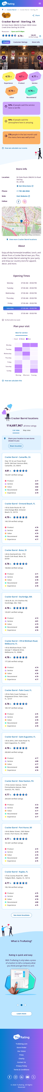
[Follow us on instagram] (25, 202)
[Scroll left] (3, 57)
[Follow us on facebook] (19, 202)
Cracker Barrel (11, 10)
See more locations (21, 915)
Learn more (21, 1014)
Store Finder (21, 1047)
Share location (16, 446)
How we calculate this (13, 381)
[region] (21, 58)
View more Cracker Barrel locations (23, 239)
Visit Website (22, 196)
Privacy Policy (21, 1066)
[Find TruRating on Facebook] (10, 1077)
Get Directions (25, 186)
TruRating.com (21, 1044)
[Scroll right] (39, 57)
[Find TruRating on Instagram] (16, 1077)
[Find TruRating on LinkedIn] (21, 1077)
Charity (21, 1058)
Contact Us (21, 1062)
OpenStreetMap (26, 235)
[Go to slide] (18, 1005)
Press (21, 1055)
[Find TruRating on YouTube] (27, 1077)
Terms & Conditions (21, 1070)
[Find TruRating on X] (33, 1077)
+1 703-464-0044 (23, 191)
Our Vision (21, 1051)
